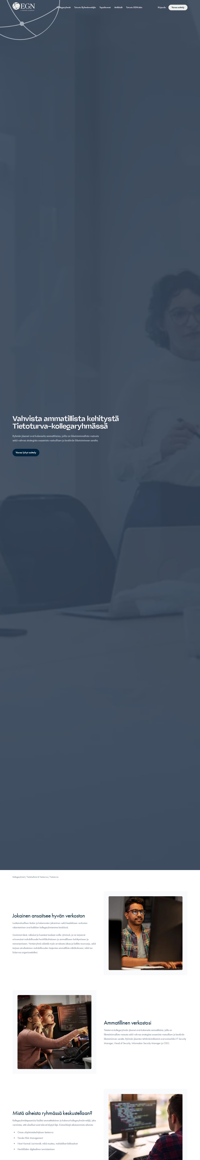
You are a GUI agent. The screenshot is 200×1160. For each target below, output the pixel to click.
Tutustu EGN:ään (134, 7)
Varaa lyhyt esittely (26, 452)
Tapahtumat (105, 7)
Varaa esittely (178, 7)
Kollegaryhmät (64, 7)
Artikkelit (118, 7)
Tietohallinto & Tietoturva (37, 877)
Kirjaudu (162, 7)
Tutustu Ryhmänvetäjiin (85, 7)
